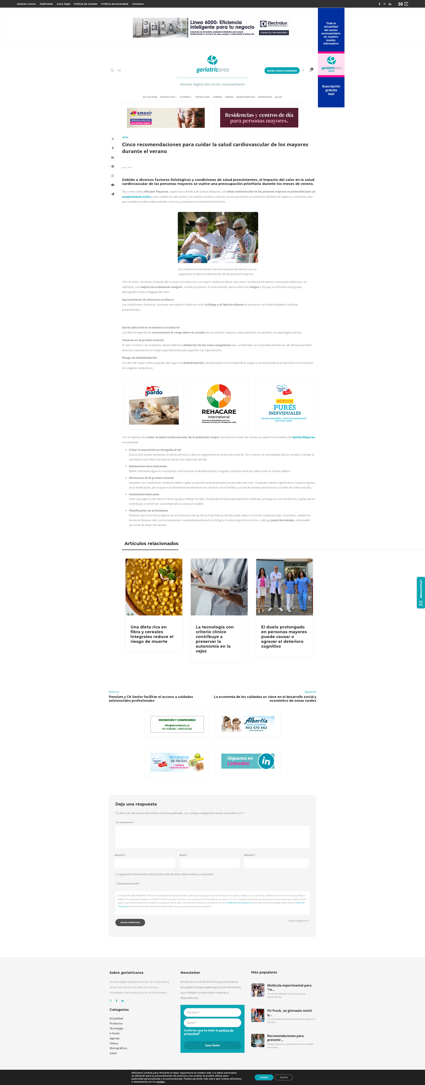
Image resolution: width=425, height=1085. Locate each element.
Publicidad (46, 3)
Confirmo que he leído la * (208, 1032)
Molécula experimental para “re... (289, 987)
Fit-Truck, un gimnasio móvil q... (289, 1013)
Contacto (138, 3)
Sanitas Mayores (303, 437)
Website (249, 855)
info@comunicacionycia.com (239, 902)
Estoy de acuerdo (128, 883)
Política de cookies (85, 3)
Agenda (217, 97)
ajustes (161, 1081)
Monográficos (245, 97)
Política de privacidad (114, 3)
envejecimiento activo (136, 197)
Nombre (120, 855)
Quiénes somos (26, 3)
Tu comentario (124, 822)
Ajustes (284, 1077)
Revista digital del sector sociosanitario (212, 84)
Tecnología (202, 97)
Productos (167, 97)
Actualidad (150, 97)
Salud (278, 97)
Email (183, 855)
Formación (265, 97)
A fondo (185, 97)
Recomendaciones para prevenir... (285, 1038)
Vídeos (229, 97)
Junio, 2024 (126, 167)
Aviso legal (63, 3)
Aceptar (264, 1077)
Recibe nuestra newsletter (282, 70)
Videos (114, 1043)
